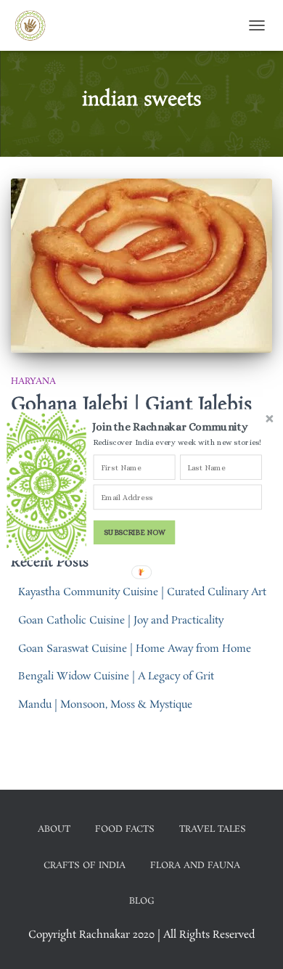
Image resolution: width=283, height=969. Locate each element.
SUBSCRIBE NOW (134, 531)
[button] (179, 426)
